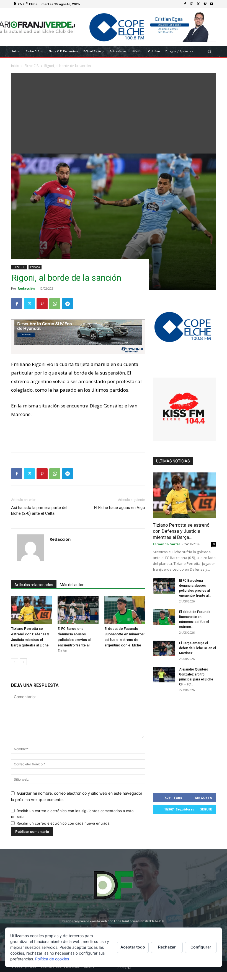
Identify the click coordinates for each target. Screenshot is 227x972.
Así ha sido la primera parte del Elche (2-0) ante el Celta (39, 510)
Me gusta (203, 798)
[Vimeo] (205, 4)
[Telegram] (67, 303)
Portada (35, 267)
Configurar (200, 947)
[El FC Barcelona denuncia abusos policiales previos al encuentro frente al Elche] (78, 610)
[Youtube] (211, 4)
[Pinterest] (42, 303)
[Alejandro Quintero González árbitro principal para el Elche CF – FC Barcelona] (164, 674)
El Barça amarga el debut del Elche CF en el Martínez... (197, 648)
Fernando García (166, 544)
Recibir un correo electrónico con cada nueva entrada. (63, 823)
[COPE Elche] (145, 27)
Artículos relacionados (33, 585)
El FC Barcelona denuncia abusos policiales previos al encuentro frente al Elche (74, 640)
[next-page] (23, 661)
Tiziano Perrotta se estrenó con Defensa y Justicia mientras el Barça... (181, 531)
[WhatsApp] (54, 303)
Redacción (26, 288)
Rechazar (167, 947)
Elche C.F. (19, 267)
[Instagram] (191, 4)
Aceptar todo (132, 947)
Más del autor (72, 585)
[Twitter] (198, 4)
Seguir (206, 809)
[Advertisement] (113, 112)
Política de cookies (52, 959)
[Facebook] (185, 4)
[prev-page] (14, 661)
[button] (209, 51)
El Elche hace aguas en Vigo (119, 507)
